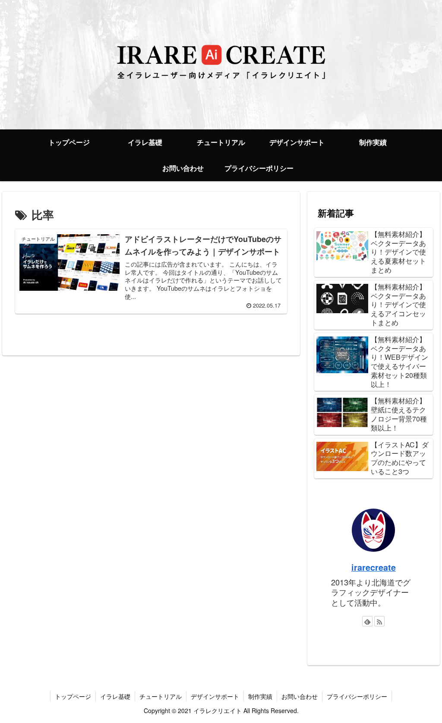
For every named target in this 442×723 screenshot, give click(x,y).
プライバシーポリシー (357, 696)
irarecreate (373, 567)
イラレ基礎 (115, 696)
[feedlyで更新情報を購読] (367, 621)
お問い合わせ (299, 696)
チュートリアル (160, 696)
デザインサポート (215, 696)
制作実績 (260, 696)
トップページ (73, 696)
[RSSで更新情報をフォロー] (379, 621)
